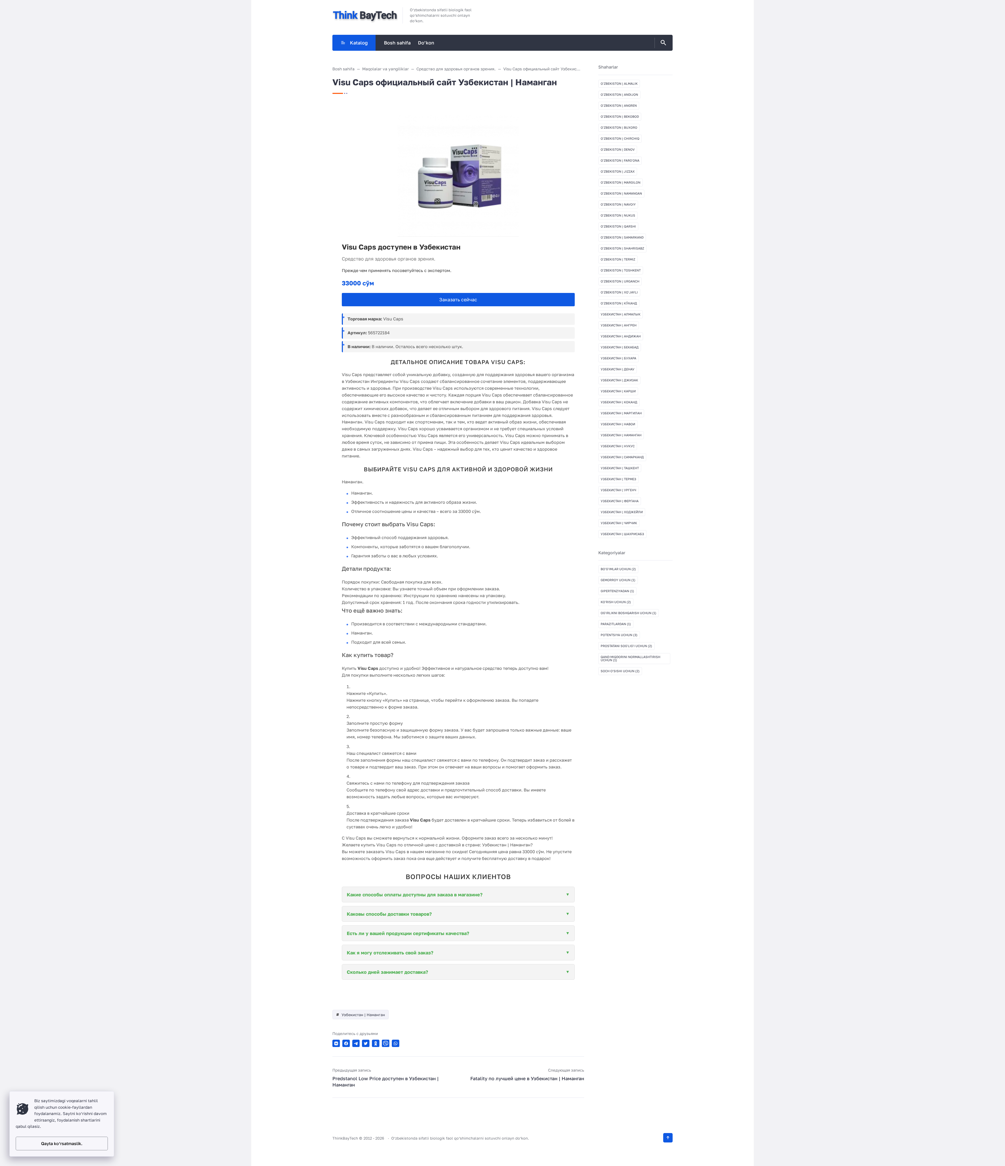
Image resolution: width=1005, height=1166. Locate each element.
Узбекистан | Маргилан (621, 413)
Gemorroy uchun (618, 580)
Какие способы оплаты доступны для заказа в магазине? (415, 894)
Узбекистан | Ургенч (618, 490)
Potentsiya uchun (619, 635)
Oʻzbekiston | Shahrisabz (622, 248)
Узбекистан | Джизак (619, 380)
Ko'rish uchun (616, 602)
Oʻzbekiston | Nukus (618, 215)
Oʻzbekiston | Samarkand (622, 237)
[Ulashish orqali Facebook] (346, 1043)
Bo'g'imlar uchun (618, 569)
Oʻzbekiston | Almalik (619, 84)
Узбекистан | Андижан (621, 336)
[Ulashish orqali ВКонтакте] (336, 1043)
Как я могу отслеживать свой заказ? (390, 952)
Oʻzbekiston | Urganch (620, 281)
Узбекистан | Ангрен (618, 325)
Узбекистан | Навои (618, 424)
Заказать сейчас (458, 299)
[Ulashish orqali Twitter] (366, 1043)
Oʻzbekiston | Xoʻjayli (619, 292)
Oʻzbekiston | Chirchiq (620, 138)
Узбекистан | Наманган (363, 1014)
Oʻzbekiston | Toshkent (621, 270)
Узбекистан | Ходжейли (622, 512)
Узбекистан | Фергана (620, 501)
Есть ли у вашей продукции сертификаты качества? (408, 933)
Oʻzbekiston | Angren (619, 105)
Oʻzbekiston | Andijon (619, 95)
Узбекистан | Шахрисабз (622, 534)
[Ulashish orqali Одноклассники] (375, 1043)
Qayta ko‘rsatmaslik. (61, 1143)
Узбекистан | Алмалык (620, 314)
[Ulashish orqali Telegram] (356, 1043)
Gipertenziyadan (617, 591)
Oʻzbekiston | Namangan (621, 193)
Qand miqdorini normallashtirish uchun (630, 658)
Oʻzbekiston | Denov (618, 149)
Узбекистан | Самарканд (622, 457)
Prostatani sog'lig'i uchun (626, 646)
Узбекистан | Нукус (618, 446)
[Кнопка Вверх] (668, 1137)
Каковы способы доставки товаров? (389, 914)
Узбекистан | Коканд (619, 402)
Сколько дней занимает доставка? (387, 972)
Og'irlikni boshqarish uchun (628, 613)
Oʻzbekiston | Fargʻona (620, 160)
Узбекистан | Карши (618, 391)
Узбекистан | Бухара (618, 358)
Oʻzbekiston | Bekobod (620, 116)
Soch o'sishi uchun (620, 671)
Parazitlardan (616, 624)
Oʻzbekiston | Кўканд (619, 303)
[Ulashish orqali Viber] (385, 1043)
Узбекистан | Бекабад (620, 347)
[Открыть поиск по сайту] (662, 43)
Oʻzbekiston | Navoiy (618, 204)
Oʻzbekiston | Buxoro (619, 127)
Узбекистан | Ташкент (620, 468)
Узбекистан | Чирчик (619, 523)
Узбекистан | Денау (617, 369)
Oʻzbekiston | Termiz (618, 259)
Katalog (359, 43)
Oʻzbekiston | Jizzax (618, 171)
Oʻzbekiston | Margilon (620, 182)
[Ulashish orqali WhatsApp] (395, 1043)
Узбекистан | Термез (618, 479)
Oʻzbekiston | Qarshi (618, 226)
